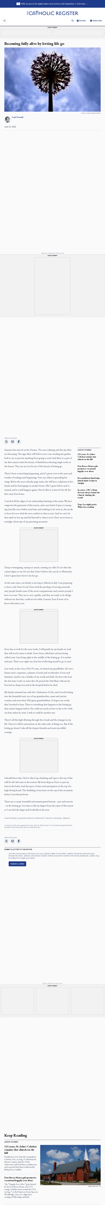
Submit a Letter (17, 864)
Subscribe (97, 20)
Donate (82, 20)
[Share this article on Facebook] (19, 442)
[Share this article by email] (12, 442)
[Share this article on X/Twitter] (6, 442)
